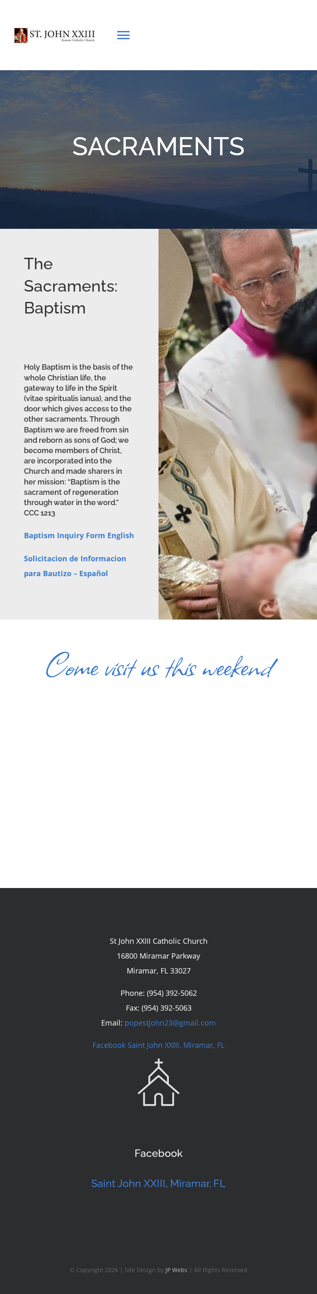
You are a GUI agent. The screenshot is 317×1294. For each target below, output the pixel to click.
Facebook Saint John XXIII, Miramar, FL (158, 1045)
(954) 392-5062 (172, 993)
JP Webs (176, 1270)
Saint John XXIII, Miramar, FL (158, 1183)
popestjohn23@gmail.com (170, 1023)
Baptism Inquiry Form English (79, 535)
